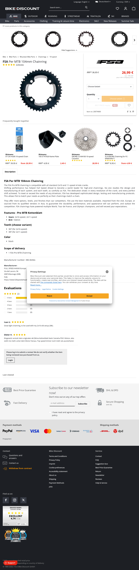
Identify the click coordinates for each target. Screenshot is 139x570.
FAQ (97, 460)
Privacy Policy (54, 460)
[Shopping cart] (132, 8)
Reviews (98, 479)
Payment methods (12, 425)
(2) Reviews (20, 65)
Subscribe (82, 403)
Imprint (52, 464)
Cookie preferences (57, 467)
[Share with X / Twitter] (129, 112)
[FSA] (110, 62)
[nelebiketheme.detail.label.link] (19, 39)
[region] (69, 38)
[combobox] (66, 7)
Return (98, 471)
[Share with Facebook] (127, 112)
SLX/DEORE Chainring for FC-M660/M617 (116, 156)
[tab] (10, 172)
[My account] (125, 8)
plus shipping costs (124, 77)
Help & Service (101, 483)
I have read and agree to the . (68, 414)
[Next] (134, 40)
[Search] (86, 7)
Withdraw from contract (20, 468)
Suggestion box (101, 464)
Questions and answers (15, 456)
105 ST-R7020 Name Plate (49, 155)
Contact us (14, 463)
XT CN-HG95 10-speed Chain (16, 155)
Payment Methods (56, 483)
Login (10, 360)
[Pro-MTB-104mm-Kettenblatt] (40, 90)
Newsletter (99, 475)
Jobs (51, 487)
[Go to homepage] (22, 8)
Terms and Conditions (58, 456)
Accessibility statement (58, 471)
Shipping (52, 479)
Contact (98, 456)
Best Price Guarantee (103, 467)
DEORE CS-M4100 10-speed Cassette (83, 156)
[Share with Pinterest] (132, 112)
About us (52, 475)
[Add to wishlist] (129, 105)
